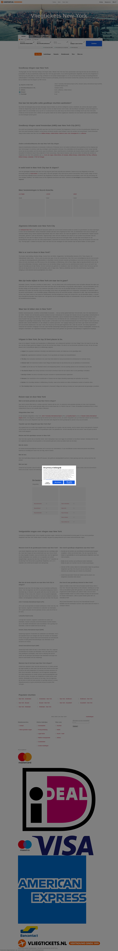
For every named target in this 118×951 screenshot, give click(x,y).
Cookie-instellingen (47, 483)
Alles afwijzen (58, 482)
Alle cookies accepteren (69, 482)
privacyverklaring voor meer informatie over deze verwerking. (58, 479)
